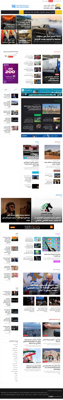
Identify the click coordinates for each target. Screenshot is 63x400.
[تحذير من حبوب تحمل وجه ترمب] (37, 75)
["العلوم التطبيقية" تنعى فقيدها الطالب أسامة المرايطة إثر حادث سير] (14, 328)
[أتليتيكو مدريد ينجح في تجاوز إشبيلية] (37, 57)
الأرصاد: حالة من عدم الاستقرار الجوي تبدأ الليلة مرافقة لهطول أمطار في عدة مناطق (32, 341)
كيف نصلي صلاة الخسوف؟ (28, 186)
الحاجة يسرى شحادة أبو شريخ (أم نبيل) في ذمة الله (7, 320)
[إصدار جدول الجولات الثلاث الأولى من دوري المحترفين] (56, 120)
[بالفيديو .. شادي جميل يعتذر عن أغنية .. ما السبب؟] (14, 96)
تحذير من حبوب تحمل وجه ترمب (28, 76)
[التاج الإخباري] (52, 6)
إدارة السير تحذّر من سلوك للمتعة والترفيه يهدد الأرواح (48, 37)
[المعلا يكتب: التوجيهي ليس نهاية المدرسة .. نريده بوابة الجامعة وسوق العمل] (14, 248)
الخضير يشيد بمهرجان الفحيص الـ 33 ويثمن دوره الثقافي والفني (47, 219)
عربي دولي (48, 12)
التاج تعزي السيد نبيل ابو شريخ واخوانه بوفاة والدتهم (7, 312)
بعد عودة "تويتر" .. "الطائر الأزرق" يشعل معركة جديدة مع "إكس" (28, 259)
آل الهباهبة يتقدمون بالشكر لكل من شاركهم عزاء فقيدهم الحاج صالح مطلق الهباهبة (6, 302)
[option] (31, 29)
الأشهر (5, 89)
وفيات (16, 380)
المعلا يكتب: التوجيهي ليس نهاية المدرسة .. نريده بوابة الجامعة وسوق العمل (7, 250)
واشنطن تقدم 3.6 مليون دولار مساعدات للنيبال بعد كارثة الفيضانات (24, 25)
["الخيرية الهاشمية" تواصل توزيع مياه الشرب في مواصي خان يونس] (14, 103)
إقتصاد (16, 346)
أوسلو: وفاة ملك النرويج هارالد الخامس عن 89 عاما (6, 293)
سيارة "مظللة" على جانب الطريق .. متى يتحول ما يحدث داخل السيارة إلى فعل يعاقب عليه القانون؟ (29, 309)
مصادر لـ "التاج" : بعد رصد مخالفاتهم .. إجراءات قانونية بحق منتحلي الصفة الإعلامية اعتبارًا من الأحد (55, 309)
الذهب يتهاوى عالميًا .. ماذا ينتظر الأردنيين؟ (24, 42)
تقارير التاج (18, 394)
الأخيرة (15, 89)
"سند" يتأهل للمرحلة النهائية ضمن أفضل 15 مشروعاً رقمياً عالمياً (29, 240)
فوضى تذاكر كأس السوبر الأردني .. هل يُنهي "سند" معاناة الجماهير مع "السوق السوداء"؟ (42, 309)
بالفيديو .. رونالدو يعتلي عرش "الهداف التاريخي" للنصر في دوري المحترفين (28, 121)
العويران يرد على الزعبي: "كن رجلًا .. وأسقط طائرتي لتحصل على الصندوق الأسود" (34, 1)
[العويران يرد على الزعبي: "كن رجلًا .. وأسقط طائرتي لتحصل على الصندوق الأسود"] (58, 126)
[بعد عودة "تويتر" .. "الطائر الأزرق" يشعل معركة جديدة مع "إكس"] (37, 258)
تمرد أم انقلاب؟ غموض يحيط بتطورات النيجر (52, 163)
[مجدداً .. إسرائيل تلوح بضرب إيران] (57, 175)
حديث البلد (15, 359)
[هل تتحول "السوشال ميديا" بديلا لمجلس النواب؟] (37, 81)
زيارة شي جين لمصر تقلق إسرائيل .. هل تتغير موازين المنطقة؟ (8, 41)
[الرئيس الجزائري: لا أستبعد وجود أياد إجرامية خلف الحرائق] (8, 22)
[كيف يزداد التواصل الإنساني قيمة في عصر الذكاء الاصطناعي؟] (37, 245)
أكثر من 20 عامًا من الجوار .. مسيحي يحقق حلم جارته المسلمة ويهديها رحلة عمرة (27, 179)
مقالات (16, 375)
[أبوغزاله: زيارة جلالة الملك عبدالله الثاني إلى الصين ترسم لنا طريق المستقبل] (14, 239)
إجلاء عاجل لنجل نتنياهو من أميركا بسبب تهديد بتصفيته (48, 183)
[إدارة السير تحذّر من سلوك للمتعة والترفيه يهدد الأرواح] (47, 29)
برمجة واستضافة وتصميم (58, 396)
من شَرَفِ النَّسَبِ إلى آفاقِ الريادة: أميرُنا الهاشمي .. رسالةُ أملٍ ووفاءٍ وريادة (7, 276)
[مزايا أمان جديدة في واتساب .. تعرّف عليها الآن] (37, 252)
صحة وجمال (15, 365)
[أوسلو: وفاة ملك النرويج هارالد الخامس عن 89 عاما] (14, 293)
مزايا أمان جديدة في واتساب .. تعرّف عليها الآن (28, 252)
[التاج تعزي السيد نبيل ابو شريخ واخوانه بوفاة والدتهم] (14, 311)
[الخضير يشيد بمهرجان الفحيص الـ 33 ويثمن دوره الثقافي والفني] (47, 210)
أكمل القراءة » (56, 261)
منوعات (16, 378)
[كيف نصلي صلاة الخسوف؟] (35, 186)
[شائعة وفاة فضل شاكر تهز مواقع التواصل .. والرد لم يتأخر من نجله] (16, 210)
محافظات (15, 373)
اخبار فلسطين (14, 348)
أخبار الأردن (53, 12)
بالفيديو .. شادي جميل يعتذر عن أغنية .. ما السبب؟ (6, 96)
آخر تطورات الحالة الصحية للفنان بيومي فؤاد (28, 70)
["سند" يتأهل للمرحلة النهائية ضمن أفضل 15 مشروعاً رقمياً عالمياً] (37, 239)
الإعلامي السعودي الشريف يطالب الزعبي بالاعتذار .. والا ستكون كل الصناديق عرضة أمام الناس (28, 128)
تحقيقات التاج (36, 12)
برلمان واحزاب (42, 12)
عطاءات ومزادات (27, 12)
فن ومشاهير (15, 369)
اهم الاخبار (15, 352)
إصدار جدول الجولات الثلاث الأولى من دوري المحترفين (47, 120)
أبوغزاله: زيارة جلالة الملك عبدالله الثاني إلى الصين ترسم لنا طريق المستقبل (6, 240)
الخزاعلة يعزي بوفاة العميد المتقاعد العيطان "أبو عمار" (7, 120)
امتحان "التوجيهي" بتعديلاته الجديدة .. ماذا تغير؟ (6, 112)
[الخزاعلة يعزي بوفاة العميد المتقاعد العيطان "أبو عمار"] (14, 120)
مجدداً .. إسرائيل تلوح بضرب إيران (48, 176)
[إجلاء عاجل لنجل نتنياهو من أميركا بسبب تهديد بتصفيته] (56, 181)
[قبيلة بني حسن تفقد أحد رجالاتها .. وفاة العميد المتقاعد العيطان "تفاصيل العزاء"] (14, 128)
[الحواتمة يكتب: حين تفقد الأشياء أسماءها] (14, 268)
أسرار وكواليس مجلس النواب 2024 (10, 394)
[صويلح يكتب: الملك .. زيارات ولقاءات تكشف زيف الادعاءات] (14, 259)
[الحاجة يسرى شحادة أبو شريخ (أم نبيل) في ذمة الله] (14, 319)
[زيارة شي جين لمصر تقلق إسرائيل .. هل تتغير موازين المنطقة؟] (8, 37)
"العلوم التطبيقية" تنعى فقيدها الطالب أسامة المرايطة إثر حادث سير (6, 329)
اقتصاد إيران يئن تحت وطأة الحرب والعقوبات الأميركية (33, 367)
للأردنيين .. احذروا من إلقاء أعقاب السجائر (51, 341)
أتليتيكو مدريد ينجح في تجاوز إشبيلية (29, 57)
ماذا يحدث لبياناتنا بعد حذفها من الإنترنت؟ (52, 255)
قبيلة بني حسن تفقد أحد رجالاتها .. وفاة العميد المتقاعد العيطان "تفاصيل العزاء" (6, 129)
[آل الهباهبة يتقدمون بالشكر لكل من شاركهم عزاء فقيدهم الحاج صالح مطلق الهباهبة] (14, 300)
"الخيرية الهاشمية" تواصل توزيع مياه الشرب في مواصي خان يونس (6, 104)
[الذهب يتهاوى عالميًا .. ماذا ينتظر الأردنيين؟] (23, 37)
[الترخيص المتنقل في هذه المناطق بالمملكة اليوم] (51, 69)
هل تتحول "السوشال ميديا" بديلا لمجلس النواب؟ (29, 83)
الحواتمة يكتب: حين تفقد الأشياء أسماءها (7, 268)
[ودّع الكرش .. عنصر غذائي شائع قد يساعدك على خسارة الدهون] (37, 63)
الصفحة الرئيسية (58, 12)
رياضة (32, 12)
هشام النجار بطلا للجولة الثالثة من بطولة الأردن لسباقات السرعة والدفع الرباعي (32, 108)
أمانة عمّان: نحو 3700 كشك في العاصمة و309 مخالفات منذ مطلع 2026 (51, 367)
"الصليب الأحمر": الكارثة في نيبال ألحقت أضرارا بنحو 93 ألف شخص (31, 164)
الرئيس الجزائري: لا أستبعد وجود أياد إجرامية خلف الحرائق (9, 26)
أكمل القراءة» (57, 170)
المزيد (22, 12)
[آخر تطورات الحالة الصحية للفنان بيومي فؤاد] (37, 69)
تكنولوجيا (15, 357)
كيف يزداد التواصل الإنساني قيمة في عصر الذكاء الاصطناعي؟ (29, 247)
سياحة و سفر (15, 363)
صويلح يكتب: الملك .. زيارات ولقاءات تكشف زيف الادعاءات (6, 260)
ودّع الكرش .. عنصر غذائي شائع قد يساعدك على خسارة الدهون (28, 64)
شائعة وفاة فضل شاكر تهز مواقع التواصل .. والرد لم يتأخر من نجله (16, 217)
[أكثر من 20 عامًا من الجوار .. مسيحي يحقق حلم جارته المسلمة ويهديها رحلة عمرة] (35, 177)
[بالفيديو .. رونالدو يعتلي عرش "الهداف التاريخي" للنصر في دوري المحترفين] (37, 120)
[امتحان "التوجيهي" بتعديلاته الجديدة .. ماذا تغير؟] (14, 112)
